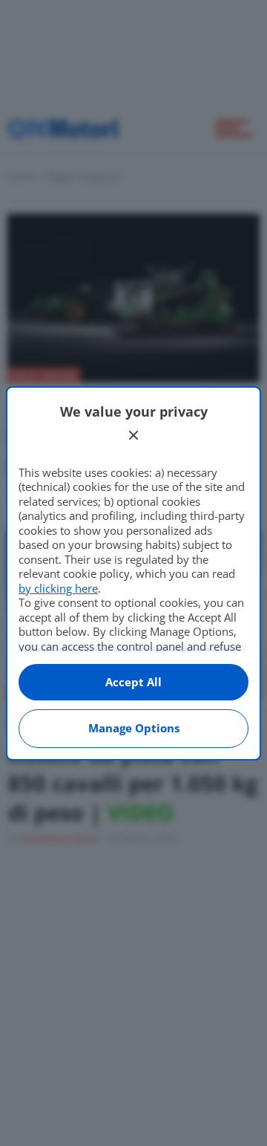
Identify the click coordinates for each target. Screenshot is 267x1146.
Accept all (133, 681)
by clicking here (58, 588)
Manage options (133, 727)
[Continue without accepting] (133, 435)
